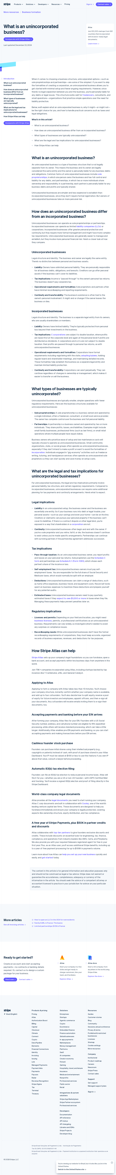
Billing (34, 1023)
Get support (93, 1083)
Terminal (35, 1090)
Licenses (91, 1039)
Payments (36, 1071)
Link (33, 1062)
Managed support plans (97, 1086)
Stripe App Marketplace (69, 1099)
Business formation (31, 12)
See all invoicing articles (14, 924)
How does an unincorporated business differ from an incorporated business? (16, 91)
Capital (34, 1027)
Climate (35, 1033)
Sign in (89, 4)
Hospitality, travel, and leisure (71, 1068)
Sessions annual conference (99, 1027)
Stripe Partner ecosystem (70, 1102)
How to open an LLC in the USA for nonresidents (54, 920)
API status (64, 1121)
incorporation (38, 452)
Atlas (34, 1017)
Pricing (67, 4)
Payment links (37, 1068)
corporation (77, 524)
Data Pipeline (37, 1043)
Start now (9, 979)
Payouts (35, 1074)
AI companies (65, 1055)
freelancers (88, 95)
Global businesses (67, 1036)
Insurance (63, 1071)
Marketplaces (65, 1043)
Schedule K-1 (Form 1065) (72, 561)
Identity (35, 1052)
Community (92, 1023)
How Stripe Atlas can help (14, 116)
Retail (62, 1087)
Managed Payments (39, 1065)
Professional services (68, 1081)
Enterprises (64, 1014)
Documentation (66, 1114)
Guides (90, 1014)
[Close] (111, 1163)
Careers (91, 1064)
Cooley (85, 803)
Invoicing (35, 1055)
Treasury (35, 1093)
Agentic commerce (67, 1020)
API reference (65, 1118)
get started (47, 857)
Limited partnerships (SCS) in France (49, 926)
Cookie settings (94, 1045)
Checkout (35, 1030)
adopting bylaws (89, 355)
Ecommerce (64, 1027)
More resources (11, 12)
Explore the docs (95, 976)
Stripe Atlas (37, 657)
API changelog (65, 1124)
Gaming (63, 1065)
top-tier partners (62, 832)
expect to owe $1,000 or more (71, 598)
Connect (35, 1036)
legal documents (60, 800)
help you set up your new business (79, 854)
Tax (33, 1087)
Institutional (92, 1058)
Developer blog (66, 1133)
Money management (68, 1046)
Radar (34, 1078)
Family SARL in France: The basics (48, 923)
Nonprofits (64, 1078)
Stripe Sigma (37, 1084)
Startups (63, 1017)
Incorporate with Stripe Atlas (17, 39)
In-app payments (66, 1039)
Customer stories (95, 1017)
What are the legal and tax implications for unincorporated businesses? (15, 109)
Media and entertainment (70, 1074)
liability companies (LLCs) (88, 226)
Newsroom (92, 1067)
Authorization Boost (39, 1020)
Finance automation (67, 1033)
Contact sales (103, 4)
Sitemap (91, 1042)
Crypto (34, 1039)
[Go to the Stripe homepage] (6, 1010)
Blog (89, 1020)
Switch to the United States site (71, 1169)
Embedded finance (67, 1030)
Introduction (9, 78)
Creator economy (67, 1058)
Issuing (34, 1058)
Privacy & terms (94, 1030)
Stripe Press (93, 1070)
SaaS (62, 1052)
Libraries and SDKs (67, 1127)
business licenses (43, 620)
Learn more (92, 43)
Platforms (64, 1049)
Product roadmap (95, 1061)
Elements (35, 1046)
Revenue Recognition (40, 1081)
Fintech (63, 1062)
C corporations (58, 334)
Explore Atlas (65, 979)
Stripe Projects (66, 1130)
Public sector (65, 1084)
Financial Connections (40, 1049)
